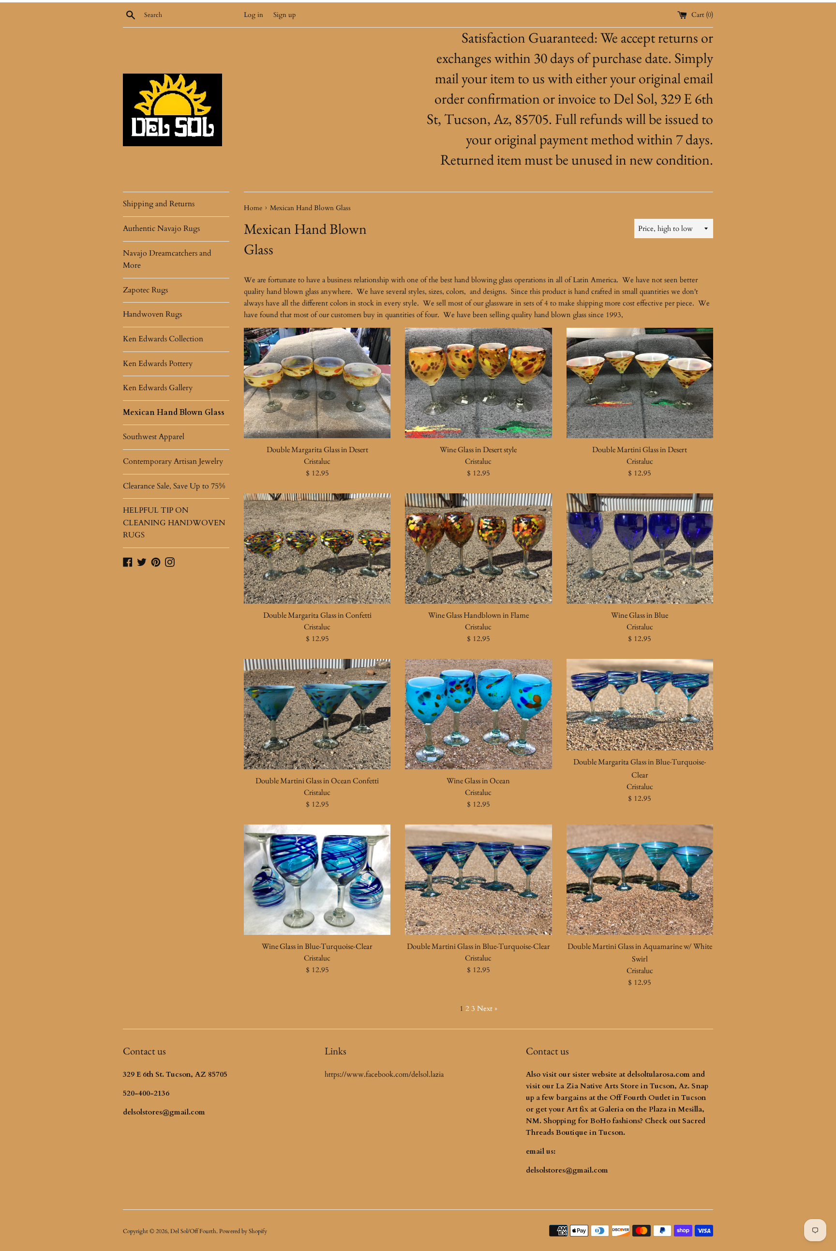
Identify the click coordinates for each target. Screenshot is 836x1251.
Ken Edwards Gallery (158, 387)
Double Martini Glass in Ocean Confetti (317, 780)
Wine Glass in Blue (639, 615)
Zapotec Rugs (145, 290)
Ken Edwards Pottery (158, 363)
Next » (487, 1008)
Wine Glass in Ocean (478, 780)
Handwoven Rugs (152, 314)
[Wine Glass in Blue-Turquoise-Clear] (317, 879)
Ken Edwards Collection (163, 339)
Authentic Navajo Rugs (161, 228)
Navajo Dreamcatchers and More (167, 259)
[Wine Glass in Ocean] (478, 714)
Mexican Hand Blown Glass (173, 412)
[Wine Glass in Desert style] (478, 383)
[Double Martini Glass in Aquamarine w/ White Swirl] (640, 879)
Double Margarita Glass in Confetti (317, 615)
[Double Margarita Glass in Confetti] (317, 548)
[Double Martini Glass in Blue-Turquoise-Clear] (478, 879)
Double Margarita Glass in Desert (317, 449)
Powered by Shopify (243, 1231)
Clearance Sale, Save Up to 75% (174, 486)
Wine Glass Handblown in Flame (478, 615)
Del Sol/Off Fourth (193, 1231)
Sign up (284, 15)
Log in (253, 15)
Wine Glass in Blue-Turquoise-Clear (317, 946)
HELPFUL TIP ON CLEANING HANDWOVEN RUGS (174, 522)
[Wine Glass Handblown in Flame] (478, 548)
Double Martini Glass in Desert (639, 449)
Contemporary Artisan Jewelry (173, 461)
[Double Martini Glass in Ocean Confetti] (317, 714)
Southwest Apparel (153, 436)
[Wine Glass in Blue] (640, 548)
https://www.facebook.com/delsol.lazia (384, 1074)
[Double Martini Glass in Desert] (640, 383)
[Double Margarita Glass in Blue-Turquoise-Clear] (640, 704)
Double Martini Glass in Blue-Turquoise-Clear (478, 946)
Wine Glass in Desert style (478, 449)
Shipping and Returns (158, 203)
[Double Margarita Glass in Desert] (317, 383)
